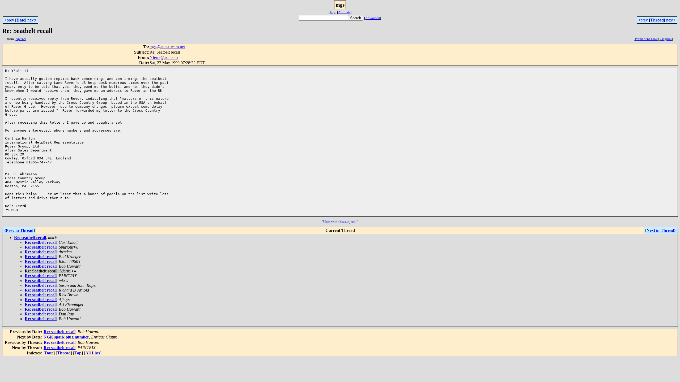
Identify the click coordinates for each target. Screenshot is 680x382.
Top (332, 12)
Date (20, 20)
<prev (9, 20)
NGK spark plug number (66, 337)
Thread (657, 20)
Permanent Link (646, 39)
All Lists (344, 12)
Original (666, 39)
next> (32, 20)
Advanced (372, 18)
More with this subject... (340, 222)
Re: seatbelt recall (30, 237)
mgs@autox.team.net (167, 47)
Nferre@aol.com (164, 57)
